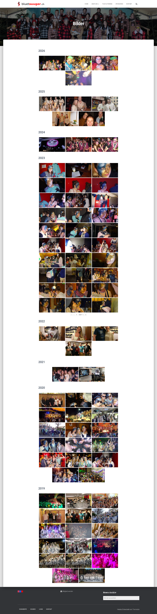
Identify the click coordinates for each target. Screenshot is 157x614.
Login (41, 609)
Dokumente (23, 609)
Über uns (95, 4)
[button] (98, 4)
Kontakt (129, 4)
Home (86, 4)
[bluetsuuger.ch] (31, 4)
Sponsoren (119, 4)
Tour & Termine (107, 4)
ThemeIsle (135, 609)
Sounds (33, 609)
